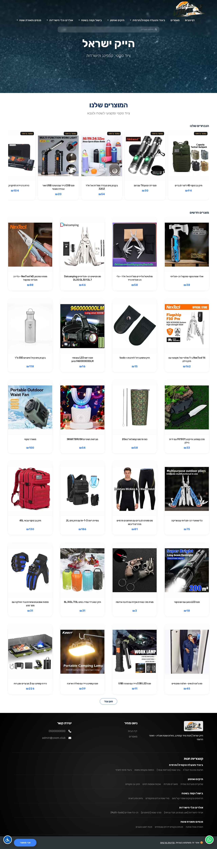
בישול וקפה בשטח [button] (91, 20)
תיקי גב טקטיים (132, 784)
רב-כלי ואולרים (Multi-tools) (124, 812)
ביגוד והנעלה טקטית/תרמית (186, 765)
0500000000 (57, 731)
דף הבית (190, 20)
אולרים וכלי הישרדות (191, 807)
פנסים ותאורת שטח (192, 821)
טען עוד (108, 701)
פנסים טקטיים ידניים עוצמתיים (169, 827)
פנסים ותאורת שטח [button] (30, 20)
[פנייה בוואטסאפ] (209, 839)
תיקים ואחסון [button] (116, 20)
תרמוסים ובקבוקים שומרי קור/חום (187, 798)
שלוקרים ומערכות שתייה (192, 784)
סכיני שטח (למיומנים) (151, 812)
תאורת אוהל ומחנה (194, 827)
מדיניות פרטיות (167, 842)
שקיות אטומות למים (152, 784)
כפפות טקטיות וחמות (144, 770)
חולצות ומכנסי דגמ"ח (193, 770)
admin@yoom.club (53, 737)
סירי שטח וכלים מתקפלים (157, 798)
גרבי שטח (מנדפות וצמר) (168, 770)
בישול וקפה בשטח (192, 793)
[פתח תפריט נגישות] (7, 839)
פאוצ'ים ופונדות (171, 784)
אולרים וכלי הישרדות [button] (61, 20)
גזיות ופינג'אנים (136, 798)
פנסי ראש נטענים (144, 827)
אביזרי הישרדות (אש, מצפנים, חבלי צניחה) (183, 812)
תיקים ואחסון (195, 779)
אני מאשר (25, 842)
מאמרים (175, 20)
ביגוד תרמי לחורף (124, 770)
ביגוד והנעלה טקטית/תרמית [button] (148, 20)
